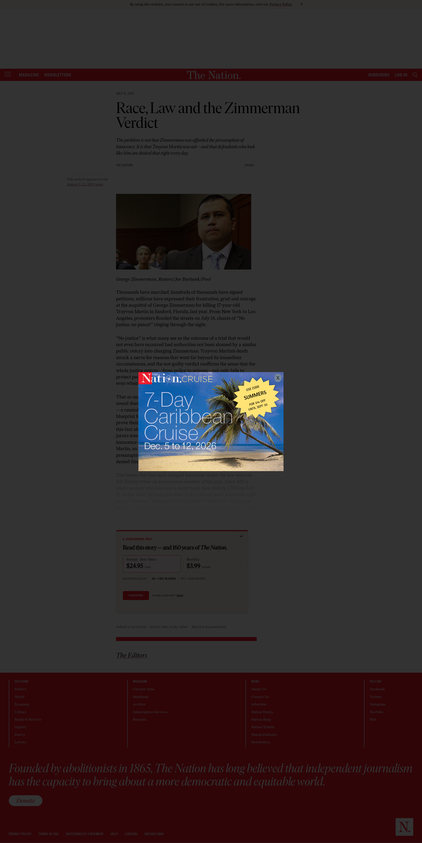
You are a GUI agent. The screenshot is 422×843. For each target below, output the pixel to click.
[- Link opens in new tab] (211, 421)
